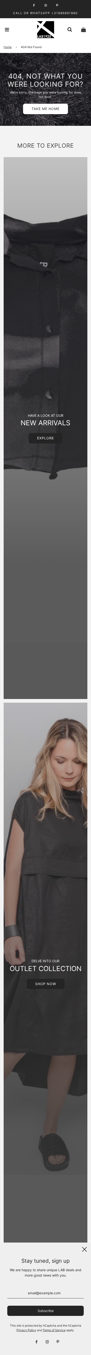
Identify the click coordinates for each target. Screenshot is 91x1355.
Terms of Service (54, 1330)
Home (8, 47)
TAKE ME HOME (45, 109)
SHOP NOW (45, 984)
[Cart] (83, 30)
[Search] (70, 30)
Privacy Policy (26, 1330)
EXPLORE (45, 438)
